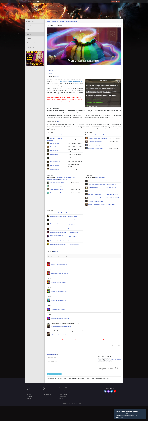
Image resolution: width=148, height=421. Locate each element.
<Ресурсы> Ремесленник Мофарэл (96, 204)
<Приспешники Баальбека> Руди (58, 232)
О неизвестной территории (95, 141)
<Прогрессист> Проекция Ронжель (96, 145)
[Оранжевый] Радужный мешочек (59, 273)
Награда (50, 73)
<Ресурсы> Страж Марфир (94, 194)
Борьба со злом (72, 224)
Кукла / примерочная (48, 392)
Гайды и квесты (31, 396)
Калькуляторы (88, 17)
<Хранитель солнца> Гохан (56, 192)
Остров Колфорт (61, 134)
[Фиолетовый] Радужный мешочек (60, 318)
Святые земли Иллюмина (101, 134)
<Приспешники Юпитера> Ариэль (58, 216)
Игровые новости (31, 47)
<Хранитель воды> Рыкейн (56, 189)
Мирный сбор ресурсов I (112, 194)
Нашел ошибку (63, 394)
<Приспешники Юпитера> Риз (57, 220)
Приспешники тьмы (73, 232)
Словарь (29, 25)
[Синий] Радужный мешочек (58, 309)
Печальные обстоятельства (113, 201)
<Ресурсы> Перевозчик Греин (95, 201)
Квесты (29, 34)
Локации (29, 394)
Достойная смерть (111, 184)
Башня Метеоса (61, 177)
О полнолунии (91, 191)
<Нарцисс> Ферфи (54, 165)
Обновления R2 (31, 42)
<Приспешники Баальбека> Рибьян (58, 240)
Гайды (28, 29)
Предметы (65, 17)
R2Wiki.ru (66, 403)
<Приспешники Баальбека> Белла (58, 244)
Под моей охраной (111, 187)
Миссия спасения (72, 240)
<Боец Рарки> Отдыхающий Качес (96, 184)
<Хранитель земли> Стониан (57, 182)
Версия (61, 398)
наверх (56, 76)
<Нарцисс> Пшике (54, 169)
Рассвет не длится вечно (74, 244)
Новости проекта (63, 390)
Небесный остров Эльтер (63, 213)
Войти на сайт (116, 1)
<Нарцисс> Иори (54, 154)
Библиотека (76, 17)
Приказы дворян (111, 204)
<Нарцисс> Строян (54, 146)
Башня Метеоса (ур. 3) (52, 179)
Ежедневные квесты (71, 21)
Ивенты (29, 38)
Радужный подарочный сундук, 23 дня (61, 326)
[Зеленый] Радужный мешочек (59, 291)
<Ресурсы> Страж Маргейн (94, 197)
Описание (50, 70)
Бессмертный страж (93, 187)
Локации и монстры (51, 17)
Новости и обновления (34, 1)
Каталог (29, 392)
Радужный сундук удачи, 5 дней (59, 334)
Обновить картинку (116, 359)
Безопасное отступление (113, 180)
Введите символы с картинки (104, 356)
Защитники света (72, 216)
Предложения (62, 396)
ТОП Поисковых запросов (66, 392)
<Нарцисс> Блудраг (54, 143)
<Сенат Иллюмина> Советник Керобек (97, 138)
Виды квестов (52, 72)
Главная (48, 21)
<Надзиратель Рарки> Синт (95, 181)
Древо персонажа (47, 390)
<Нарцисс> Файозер (55, 161)
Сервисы (99, 17)
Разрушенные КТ (47, 394)
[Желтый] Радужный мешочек (58, 282)
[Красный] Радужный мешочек (59, 264)
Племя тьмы (71, 228)
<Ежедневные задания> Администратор (71, 81)
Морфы (29, 398)
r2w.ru (138, 414)
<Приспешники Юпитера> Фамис (58, 229)
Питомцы (29, 390)
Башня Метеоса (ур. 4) (65, 179)
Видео (108, 17)
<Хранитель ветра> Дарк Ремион (58, 186)
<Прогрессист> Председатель (95, 148)
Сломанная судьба (72, 236)
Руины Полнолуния (100, 177)
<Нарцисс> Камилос (55, 158)
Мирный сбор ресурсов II (113, 197)
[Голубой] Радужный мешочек (59, 300)
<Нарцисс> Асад (54, 150)
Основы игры (37, 17)
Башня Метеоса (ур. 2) (71, 177)
